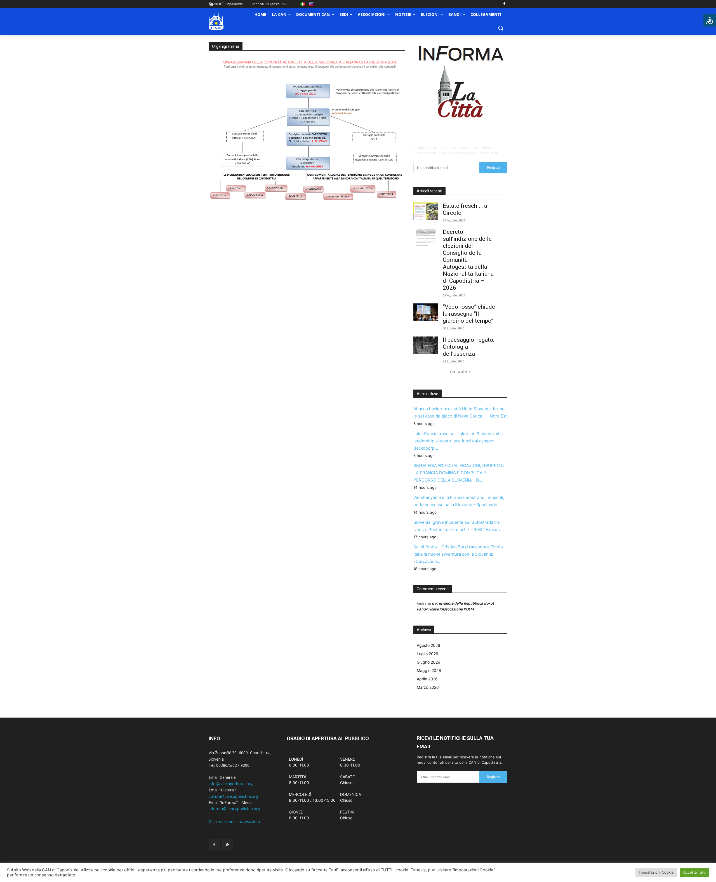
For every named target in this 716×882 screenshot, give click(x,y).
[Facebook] (504, 4)
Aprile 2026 (427, 678)
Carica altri (458, 371)
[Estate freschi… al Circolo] (425, 211)
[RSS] (227, 844)
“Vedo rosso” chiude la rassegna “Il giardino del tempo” (469, 313)
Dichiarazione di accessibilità (234, 821)
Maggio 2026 (429, 670)
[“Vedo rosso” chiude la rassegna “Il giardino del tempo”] (425, 312)
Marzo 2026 (428, 687)
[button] (500, 28)
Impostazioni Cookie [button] (656, 872)
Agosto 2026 (428, 645)
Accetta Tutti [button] (694, 872)
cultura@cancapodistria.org (233, 796)
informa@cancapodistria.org (234, 808)
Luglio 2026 (427, 653)
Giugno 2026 (428, 662)
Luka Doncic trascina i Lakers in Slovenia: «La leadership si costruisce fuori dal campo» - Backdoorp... (458, 441)
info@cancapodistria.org (231, 783)
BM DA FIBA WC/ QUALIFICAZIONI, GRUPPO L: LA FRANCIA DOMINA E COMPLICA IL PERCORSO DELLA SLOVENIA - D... (458, 473)
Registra (493, 167)
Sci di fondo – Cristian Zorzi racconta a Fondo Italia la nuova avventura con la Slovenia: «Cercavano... (458, 554)
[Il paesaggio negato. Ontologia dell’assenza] (425, 345)
